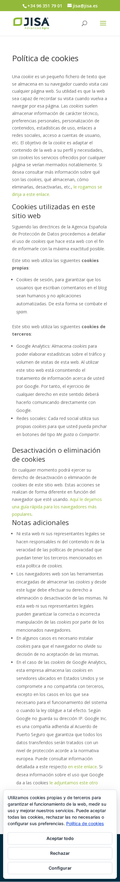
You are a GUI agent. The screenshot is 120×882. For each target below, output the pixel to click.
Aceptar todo (60, 838)
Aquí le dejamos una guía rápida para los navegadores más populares (57, 506)
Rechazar (60, 853)
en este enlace (82, 767)
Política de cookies (85, 823)
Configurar (60, 868)
